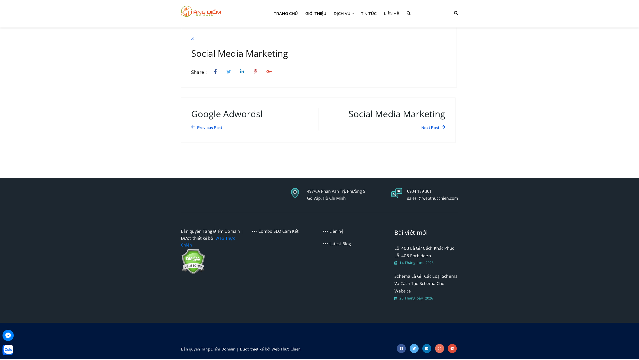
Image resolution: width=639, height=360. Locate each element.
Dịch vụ (342, 13)
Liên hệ (391, 13)
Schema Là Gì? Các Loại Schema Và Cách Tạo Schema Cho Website (426, 283)
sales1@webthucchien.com (432, 198)
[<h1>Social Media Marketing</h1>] (216, 72)
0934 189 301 (419, 191)
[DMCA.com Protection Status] (193, 261)
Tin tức (369, 13)
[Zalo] (7, 350)
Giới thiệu (315, 13)
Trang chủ (286, 13)
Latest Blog (340, 243)
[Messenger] (8, 335)
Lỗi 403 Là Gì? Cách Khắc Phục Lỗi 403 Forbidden (424, 251)
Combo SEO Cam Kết (278, 231)
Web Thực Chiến (286, 349)
